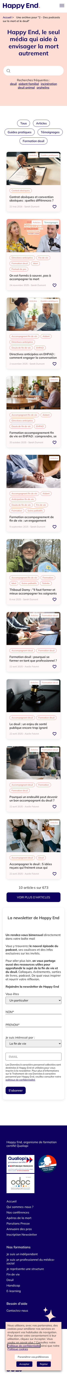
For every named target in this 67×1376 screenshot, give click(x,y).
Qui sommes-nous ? (20, 1207)
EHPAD (40, 347)
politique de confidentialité (20, 1079)
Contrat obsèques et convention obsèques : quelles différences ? (31, 198)
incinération (49, 84)
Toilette (46, 583)
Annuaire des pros (19, 1229)
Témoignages (50, 132)
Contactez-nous (17, 1310)
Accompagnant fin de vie (24, 336)
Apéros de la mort (19, 1218)
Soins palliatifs (35, 510)
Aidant (46, 336)
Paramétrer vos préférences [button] (33, 1356)
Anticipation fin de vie (23, 499)
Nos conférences (18, 1212)
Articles (41, 123)
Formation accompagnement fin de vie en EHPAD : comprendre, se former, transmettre (33, 436)
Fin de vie (43, 257)
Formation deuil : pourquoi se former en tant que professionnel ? (33, 658)
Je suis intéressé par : (20, 1037)
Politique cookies (17, 1349)
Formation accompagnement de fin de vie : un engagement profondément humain (31, 520)
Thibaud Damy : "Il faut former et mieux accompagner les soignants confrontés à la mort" (33, 593)
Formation (17, 510)
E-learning (14, 1291)
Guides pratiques (19, 132)
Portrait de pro (19, 269)
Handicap (13, 1285)
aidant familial (29, 84)
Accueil (7, 17)
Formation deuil (33, 141)
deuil (13, 84)
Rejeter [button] (44, 1364)
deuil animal (26, 87)
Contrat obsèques (21, 190)
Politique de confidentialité (23, 1345)
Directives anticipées (22, 257)
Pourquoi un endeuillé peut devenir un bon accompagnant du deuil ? (33, 798)
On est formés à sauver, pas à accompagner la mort (30, 277)
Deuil (41, 857)
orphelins (43, 87)
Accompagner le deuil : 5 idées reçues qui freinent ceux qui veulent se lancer (30, 867)
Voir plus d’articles (33, 897)
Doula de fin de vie (21, 347)
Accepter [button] (24, 1364)
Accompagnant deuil (22, 650)
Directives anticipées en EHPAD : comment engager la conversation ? (33, 357)
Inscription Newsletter (22, 1234)
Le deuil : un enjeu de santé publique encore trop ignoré (28, 725)
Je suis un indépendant (22, 1254)
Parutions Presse (18, 1223)
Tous (23, 123)
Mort (35, 263)
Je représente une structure (25, 1269)
